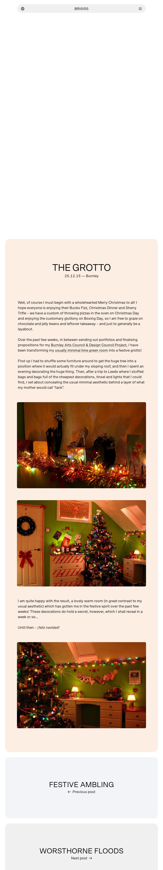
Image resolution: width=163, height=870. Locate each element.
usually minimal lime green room (81, 350)
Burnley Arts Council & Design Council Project (88, 345)
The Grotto (81, 268)
